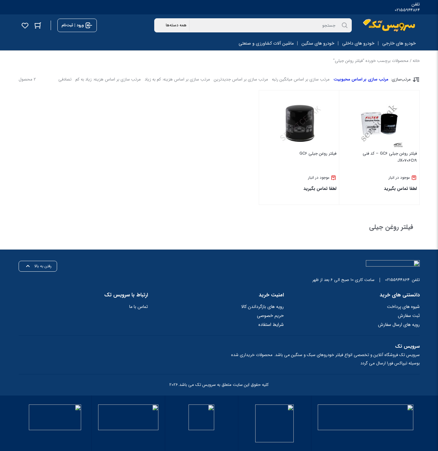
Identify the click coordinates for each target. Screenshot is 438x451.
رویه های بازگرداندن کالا (262, 306)
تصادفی (65, 79)
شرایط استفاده (271, 324)
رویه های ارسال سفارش (399, 324)
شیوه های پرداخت (403, 306)
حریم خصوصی (270, 315)
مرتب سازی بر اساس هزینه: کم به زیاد (177, 79)
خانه (416, 60)
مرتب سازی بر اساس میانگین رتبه (301, 79)
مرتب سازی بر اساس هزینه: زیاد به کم (108, 79)
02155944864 (407, 10)
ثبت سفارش (409, 315)
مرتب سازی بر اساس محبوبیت (360, 79)
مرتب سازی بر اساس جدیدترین (241, 79)
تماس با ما (138, 306)
